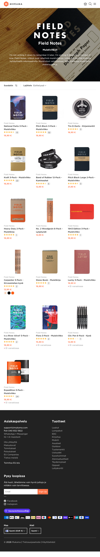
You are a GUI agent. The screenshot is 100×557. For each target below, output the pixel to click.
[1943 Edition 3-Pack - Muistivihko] (82, 210)
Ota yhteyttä (10, 442)
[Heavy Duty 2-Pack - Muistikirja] (18, 210)
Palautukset (10, 451)
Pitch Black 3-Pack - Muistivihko (46, 127)
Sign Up (43, 491)
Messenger (22, 434)
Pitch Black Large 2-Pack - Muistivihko (81, 179)
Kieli (32, 525)
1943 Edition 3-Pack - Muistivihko (79, 230)
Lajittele (27, 85)
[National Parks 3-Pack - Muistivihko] (18, 108)
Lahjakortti (57, 468)
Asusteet (56, 443)
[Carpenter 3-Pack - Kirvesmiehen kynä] (18, 262)
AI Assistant (14, 437)
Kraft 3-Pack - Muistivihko (17, 177)
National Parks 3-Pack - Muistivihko (16, 127)
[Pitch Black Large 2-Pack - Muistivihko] (82, 159)
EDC (54, 434)
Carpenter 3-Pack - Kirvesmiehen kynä (13, 281)
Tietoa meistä (11, 458)
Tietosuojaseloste (31, 542)
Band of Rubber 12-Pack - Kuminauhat (49, 179)
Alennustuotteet (60, 459)
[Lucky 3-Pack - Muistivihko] (82, 262)
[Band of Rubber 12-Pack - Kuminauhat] (50, 159)
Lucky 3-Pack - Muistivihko (81, 280)
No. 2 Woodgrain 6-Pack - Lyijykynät (49, 230)
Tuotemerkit (58, 449)
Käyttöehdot (48, 542)
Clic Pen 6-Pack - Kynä (79, 336)
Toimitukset (10, 448)
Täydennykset (59, 462)
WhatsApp (9, 434)
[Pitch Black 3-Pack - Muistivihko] (50, 108)
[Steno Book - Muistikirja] (50, 262)
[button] (85, 3)
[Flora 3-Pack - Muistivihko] (50, 317)
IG (5, 437)
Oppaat (56, 465)
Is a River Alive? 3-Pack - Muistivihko (16, 337)
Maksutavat (10, 445)
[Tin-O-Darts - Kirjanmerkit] (82, 108)
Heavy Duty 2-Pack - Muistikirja (14, 230)
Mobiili (55, 440)
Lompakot (57, 431)
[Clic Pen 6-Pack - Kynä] (82, 317)
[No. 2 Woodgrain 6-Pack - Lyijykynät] (50, 210)
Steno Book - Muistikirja (48, 280)
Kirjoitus (56, 437)
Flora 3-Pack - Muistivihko (49, 336)
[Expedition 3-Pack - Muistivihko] (18, 372)
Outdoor (56, 446)
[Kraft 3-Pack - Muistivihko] (18, 159)
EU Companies (11, 454)
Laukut (55, 428)
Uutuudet (56, 452)
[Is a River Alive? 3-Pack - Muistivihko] (18, 317)
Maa (6, 525)
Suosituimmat (59, 456)
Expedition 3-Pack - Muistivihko (14, 391)
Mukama (16, 542)
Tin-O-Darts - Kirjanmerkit (81, 126)
